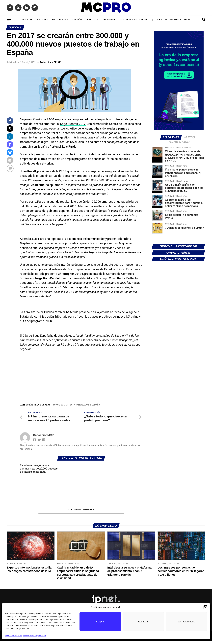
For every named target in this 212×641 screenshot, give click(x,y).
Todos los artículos (133, 19)
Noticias (27, 19)
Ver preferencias (186, 621)
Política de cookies (13, 636)
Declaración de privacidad (34, 636)
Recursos (109, 19)
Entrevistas (60, 19)
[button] (205, 607)
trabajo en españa (89, 405)
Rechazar (143, 621)
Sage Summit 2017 (64, 405)
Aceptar (100, 621)
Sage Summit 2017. (73, 124)
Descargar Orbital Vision (173, 19)
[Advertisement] (81, 378)
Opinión (77, 19)
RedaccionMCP (48, 62)
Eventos (92, 19)
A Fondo (42, 19)
